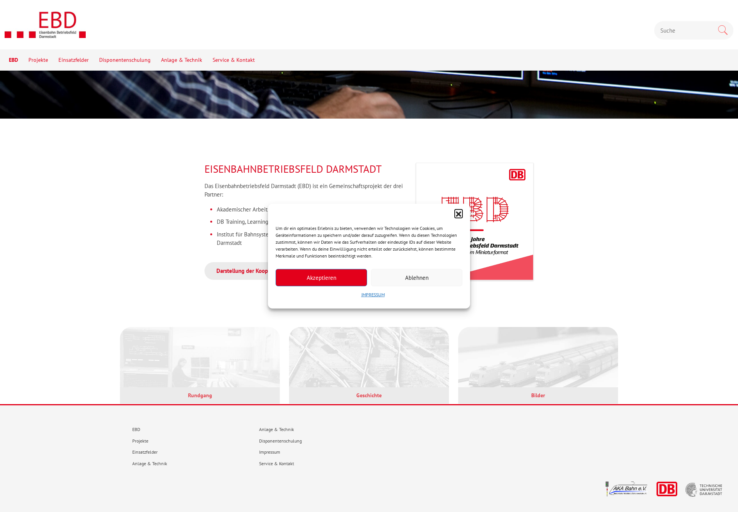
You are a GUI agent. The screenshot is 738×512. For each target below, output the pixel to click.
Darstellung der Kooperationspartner (260, 270)
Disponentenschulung (125, 59)
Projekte (38, 59)
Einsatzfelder (73, 59)
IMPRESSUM (373, 294)
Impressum (269, 452)
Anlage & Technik (181, 59)
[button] (458, 213)
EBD (13, 59)
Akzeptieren (321, 277)
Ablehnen (417, 277)
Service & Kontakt (234, 59)
